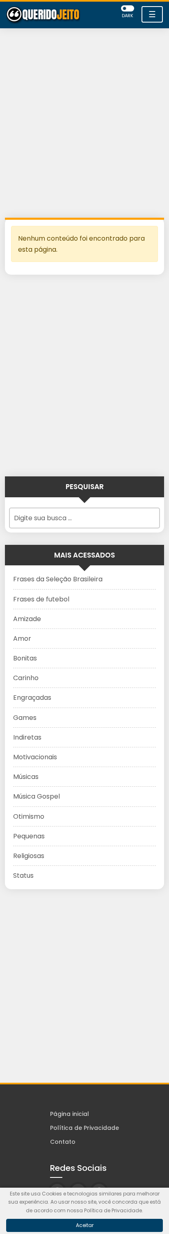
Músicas (26, 776)
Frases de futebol (41, 599)
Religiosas (28, 856)
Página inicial (69, 1114)
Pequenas (29, 836)
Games (25, 717)
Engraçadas (32, 697)
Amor (22, 638)
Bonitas (25, 658)
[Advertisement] (84, 125)
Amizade (27, 619)
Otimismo (28, 816)
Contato (62, 1142)
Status (23, 875)
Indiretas (27, 737)
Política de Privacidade (84, 1128)
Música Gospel (36, 796)
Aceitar (85, 1225)
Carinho (26, 678)
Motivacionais (35, 757)
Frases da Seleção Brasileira (58, 579)
